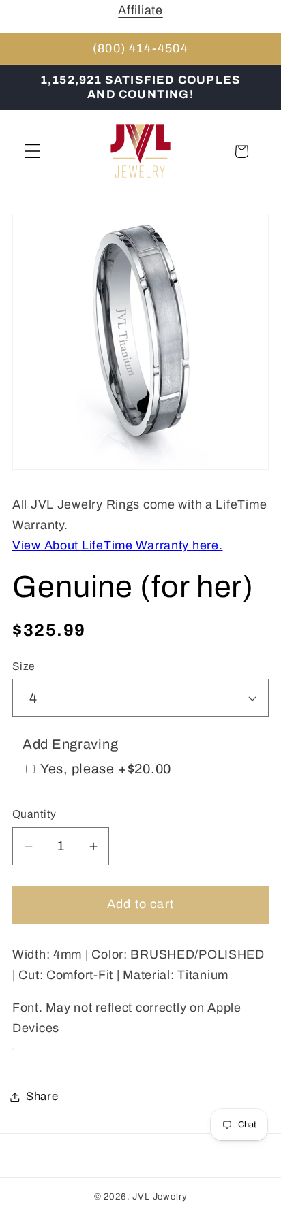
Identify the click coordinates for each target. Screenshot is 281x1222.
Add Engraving (70, 744)
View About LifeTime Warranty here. (117, 545)
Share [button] (42, 1096)
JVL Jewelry (159, 1196)
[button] (33, 151)
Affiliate (140, 10)
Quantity (34, 814)
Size (23, 666)
